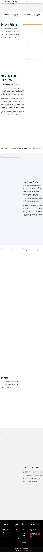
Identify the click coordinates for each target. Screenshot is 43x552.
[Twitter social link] (33, 534)
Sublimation (25, 533)
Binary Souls (26, 550)
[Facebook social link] (31, 534)
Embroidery (25, 539)
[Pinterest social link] (31, 536)
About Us (17, 531)
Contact (17, 538)
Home (17, 529)
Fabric (17, 533)
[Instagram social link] (36, 534)
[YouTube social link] (39, 534)
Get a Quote (18, 536)
